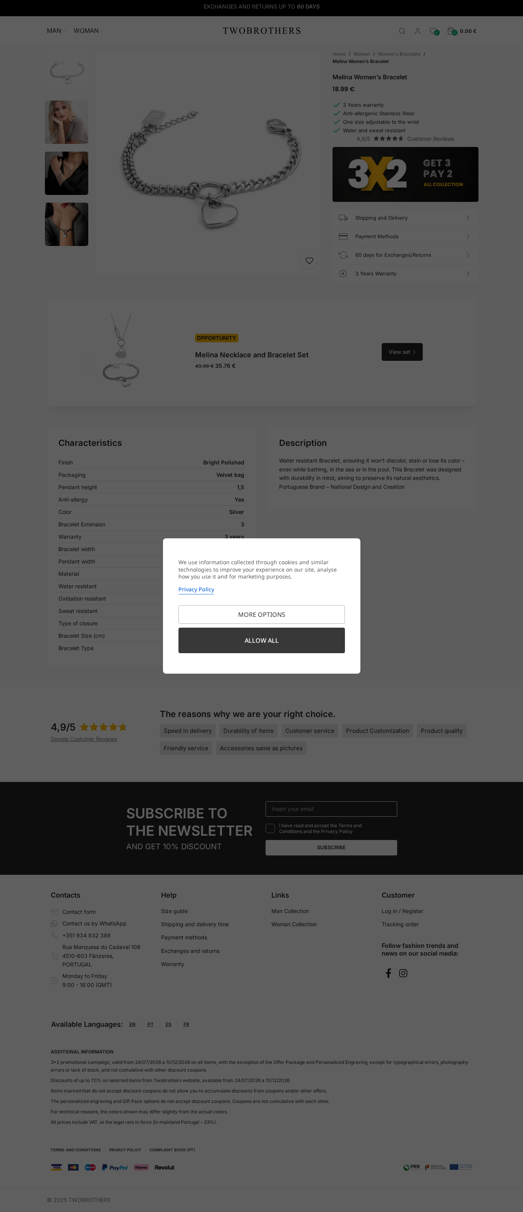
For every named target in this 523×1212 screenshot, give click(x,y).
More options (261, 614)
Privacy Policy (196, 589)
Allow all (262, 640)
